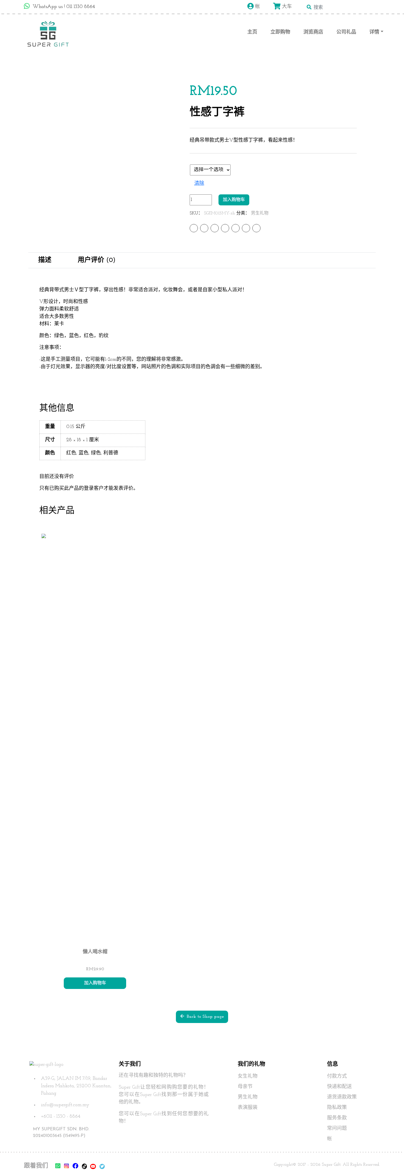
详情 (374, 32)
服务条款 (337, 1118)
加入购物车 (234, 200)
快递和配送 (339, 1086)
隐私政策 (337, 1107)
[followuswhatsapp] (58, 1166)
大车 (286, 6)
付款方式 (337, 1076)
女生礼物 (248, 1076)
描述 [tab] (44, 260)
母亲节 (245, 1086)
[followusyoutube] (93, 1166)
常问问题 (337, 1128)
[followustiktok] (84, 1166)
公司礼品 (346, 32)
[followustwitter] (102, 1166)
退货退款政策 (342, 1097)
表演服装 (248, 1107)
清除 (199, 183)
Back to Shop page (204, 1016)
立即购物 (280, 32)
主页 (252, 32)
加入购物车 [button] (95, 983)
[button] (390, 1160)
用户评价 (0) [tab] (96, 260)
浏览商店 (313, 32)
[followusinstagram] (66, 1166)
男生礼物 (260, 213)
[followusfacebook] (75, 1166)
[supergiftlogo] (48, 32)
